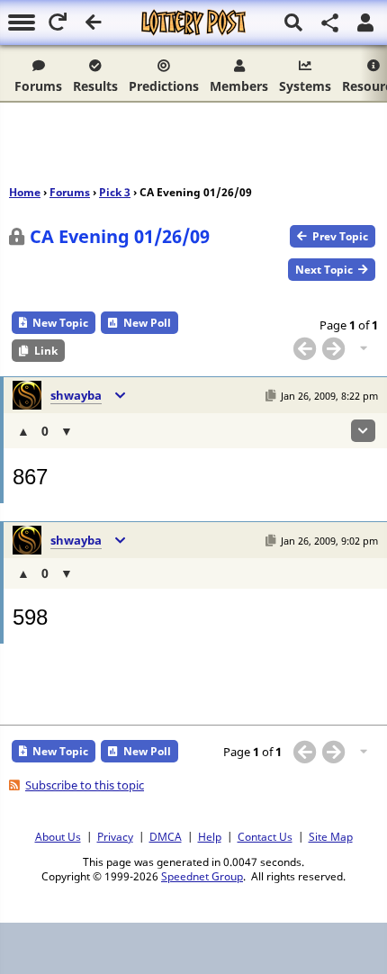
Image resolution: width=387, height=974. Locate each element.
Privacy (115, 836)
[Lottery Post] (193, 22)
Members (239, 86)
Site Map (331, 836)
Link (46, 350)
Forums (38, 86)
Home (24, 192)
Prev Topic (340, 236)
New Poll (147, 322)
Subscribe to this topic (84, 785)
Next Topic (324, 269)
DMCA (165, 836)
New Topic (60, 322)
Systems (305, 86)
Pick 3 (114, 192)
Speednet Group (202, 876)
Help (209, 836)
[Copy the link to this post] (270, 395)
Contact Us (265, 836)
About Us (58, 836)
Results (95, 86)
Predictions (164, 86)
